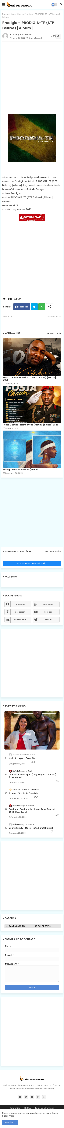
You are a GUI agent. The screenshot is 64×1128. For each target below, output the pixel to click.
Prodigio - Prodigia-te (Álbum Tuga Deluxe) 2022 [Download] (32, 810)
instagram (20, 612)
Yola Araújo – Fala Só (22, 758)
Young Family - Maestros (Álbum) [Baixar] (31, 828)
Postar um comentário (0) (32, 563)
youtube (48, 612)
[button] (61, 4)
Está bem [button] (10, 1122)
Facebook (23, 306)
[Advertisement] (32, 76)
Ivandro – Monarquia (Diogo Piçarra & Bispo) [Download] (32, 776)
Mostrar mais (54, 333)
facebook (20, 604)
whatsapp (48, 604)
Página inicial (8, 14)
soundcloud (20, 619)
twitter (48, 619)
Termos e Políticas (44, 1108)
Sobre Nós (15, 1108)
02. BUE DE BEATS (43, 926)
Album (20, 14)
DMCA (27, 1108)
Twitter (34, 306)
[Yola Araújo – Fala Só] (32, 730)
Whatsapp (41, 306)
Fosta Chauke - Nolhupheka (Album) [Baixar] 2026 (30, 425)
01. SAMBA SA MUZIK (15, 926)
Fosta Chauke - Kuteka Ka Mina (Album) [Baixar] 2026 (29, 378)
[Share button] (49, 306)
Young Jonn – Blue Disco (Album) (21, 469)
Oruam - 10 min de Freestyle (23, 793)
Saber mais (8, 1115)
